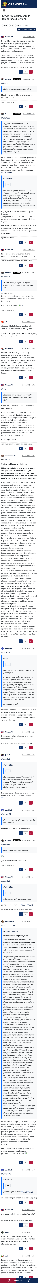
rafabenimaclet (10, 456)
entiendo (6, 850)
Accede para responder (26, 29)
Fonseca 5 (8, 79)
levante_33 (9, 349)
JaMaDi (7, 755)
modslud (8, 648)
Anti (6, 1256)
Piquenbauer (10, 921)
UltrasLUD (9, 37)
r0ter (7, 322)
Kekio (7, 1232)
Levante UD (6, 22)
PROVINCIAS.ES (11, 460)
